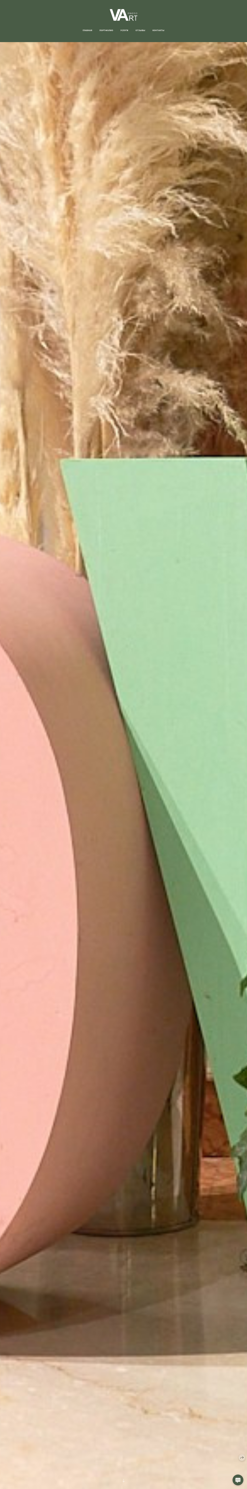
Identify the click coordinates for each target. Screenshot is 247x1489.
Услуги (124, 30)
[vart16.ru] (123, 15)
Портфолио (106, 30)
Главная (87, 30)
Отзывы (140, 30)
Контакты (158, 30)
